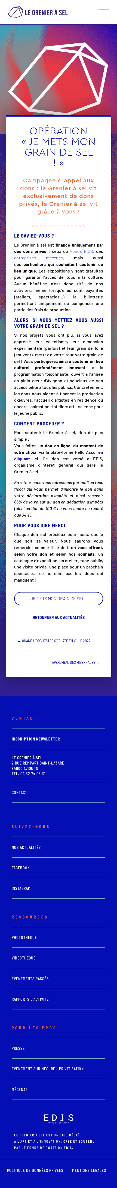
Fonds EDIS (80, 251)
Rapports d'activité (30, 999)
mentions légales (89, 1170)
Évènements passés (30, 978)
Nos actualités (26, 847)
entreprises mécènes (38, 257)
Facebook (21, 868)
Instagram (21, 888)
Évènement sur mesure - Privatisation (48, 1068)
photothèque (24, 937)
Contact (19, 792)
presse (18, 1048)
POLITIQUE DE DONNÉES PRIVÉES (35, 1170)
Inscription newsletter (36, 739)
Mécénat (19, 1089)
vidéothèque (24, 958)
